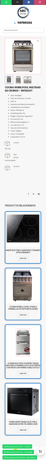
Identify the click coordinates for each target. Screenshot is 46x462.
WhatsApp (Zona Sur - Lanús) (18, 446)
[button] (38, 41)
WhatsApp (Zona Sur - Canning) (19, 452)
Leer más (23, 258)
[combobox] (23, 30)
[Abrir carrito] (40, 451)
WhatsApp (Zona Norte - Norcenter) (20, 457)
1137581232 (24, 22)
